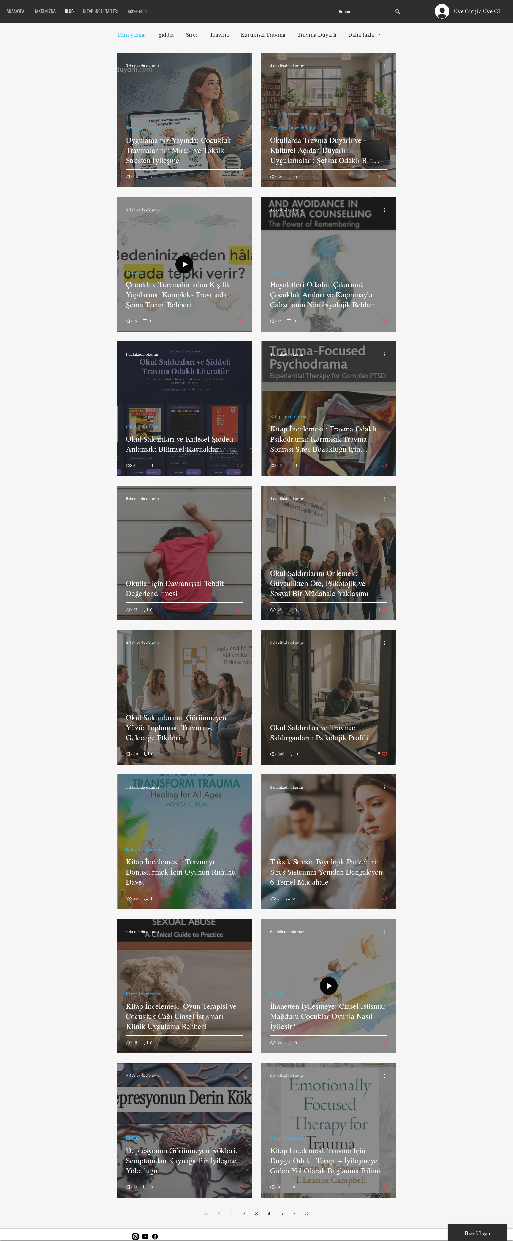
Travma (219, 35)
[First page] (206, 1213)
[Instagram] (135, 1236)
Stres (192, 35)
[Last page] (306, 1213)
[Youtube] (145, 1236)
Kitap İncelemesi (288, 416)
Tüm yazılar (132, 35)
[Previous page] (219, 1213)
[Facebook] (155, 1236)
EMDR (133, 1138)
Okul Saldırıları (142, 426)
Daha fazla (361, 35)
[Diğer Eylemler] (242, 65)
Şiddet (166, 35)
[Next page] (294, 1213)
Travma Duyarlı (316, 35)
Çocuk (277, 994)
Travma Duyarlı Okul (293, 128)
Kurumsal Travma (263, 35)
